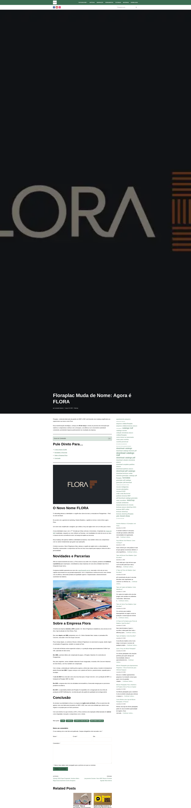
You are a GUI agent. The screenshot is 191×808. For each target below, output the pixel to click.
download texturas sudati (124, 473)
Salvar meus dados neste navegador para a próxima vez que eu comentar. (75, 765)
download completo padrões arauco (125, 465)
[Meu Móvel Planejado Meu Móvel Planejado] (55, 2)
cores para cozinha (122, 439)
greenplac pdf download (124, 482)
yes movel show (123, 516)
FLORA (62, 720)
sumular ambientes (122, 502)
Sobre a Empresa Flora (60, 455)
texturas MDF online (122, 509)
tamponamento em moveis (124, 505)
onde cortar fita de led (123, 493)
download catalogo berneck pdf (126, 450)
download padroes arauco (124, 469)
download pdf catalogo (125, 471)
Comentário (56, 743)
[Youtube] (57, 7)
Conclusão (57, 458)
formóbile (126, 478)
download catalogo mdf (125, 454)
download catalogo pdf (125, 458)
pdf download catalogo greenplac (127, 498)
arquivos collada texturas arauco (126, 426)
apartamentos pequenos (120, 421)
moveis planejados (122, 489)
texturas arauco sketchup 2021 (126, 507)
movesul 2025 (120, 491)
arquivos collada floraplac (124, 423)
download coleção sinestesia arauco (125, 461)
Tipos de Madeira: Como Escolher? (126, 636)
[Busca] (136, 7)
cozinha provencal (122, 441)
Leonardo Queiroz (59, 408)
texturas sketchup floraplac (125, 514)
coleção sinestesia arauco (124, 433)
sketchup (131, 500)
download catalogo (124, 448)
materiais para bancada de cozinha (122, 484)
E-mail (75, 736)
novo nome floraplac (97, 720)
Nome (55, 736)
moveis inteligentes (122, 487)
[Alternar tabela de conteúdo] (108, 438)
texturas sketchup (122, 511)
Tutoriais (118, 2)
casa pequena (118, 428)
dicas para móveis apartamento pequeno (123, 446)
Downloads (134, 2)
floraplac (69, 720)
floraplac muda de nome (82, 720)
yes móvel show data (120, 518)
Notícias (92, 2)
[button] (87, 2)
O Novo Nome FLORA (60, 449)
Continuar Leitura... (125, 537)
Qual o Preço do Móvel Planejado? (126, 648)
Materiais (126, 2)
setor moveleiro (121, 500)
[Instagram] (60, 7)
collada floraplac (121, 435)
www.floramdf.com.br (84, 570)
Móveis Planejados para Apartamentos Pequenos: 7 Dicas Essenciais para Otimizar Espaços (127, 668)
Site (94, 736)
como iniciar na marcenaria (125, 437)
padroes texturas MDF (123, 496)
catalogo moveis (121, 430)
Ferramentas (109, 2)
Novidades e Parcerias (60, 452)
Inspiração (100, 2)
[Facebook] (54, 7)
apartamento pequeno (123, 419)
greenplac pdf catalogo (123, 480)
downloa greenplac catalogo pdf (126, 475)
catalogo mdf (127, 428)
